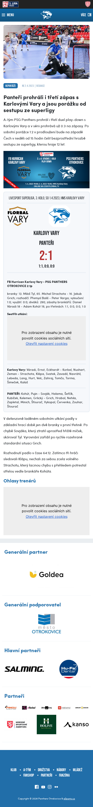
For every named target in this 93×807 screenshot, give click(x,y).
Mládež (77, 770)
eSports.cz (69, 798)
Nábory (61, 770)
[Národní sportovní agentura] (17, 724)
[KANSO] (76, 724)
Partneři (46, 775)
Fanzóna (64, 775)
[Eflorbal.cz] (28, 708)
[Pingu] (11, 708)
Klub (13, 770)
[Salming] (24, 669)
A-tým (27, 770)
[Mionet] (46, 574)
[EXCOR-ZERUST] (82, 708)
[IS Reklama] (64, 708)
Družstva (44, 770)
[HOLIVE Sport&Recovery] (46, 724)
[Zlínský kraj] (46, 708)
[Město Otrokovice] (46, 624)
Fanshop (28, 775)
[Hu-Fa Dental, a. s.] (69, 669)
